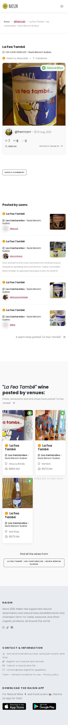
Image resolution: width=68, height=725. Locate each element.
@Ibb (12, 324)
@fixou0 (14, 228)
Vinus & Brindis (17, 463)
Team (6, 674)
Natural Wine (15, 694)
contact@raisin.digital (18, 669)
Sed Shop (14, 531)
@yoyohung (16, 256)
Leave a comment (14, 172)
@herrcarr (19, 21)
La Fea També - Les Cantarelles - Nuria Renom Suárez (34, 562)
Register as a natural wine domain (25, 661)
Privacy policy (50, 674)
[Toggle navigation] (61, 6)
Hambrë (46, 463)
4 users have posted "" (39, 337)
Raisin (7, 21)
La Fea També (12, 447)
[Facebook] (12, 627)
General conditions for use (26, 674)
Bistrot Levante (50, 146)
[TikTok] (7, 627)
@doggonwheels (19, 297)
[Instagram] (3, 627)
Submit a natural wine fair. (21, 665)
